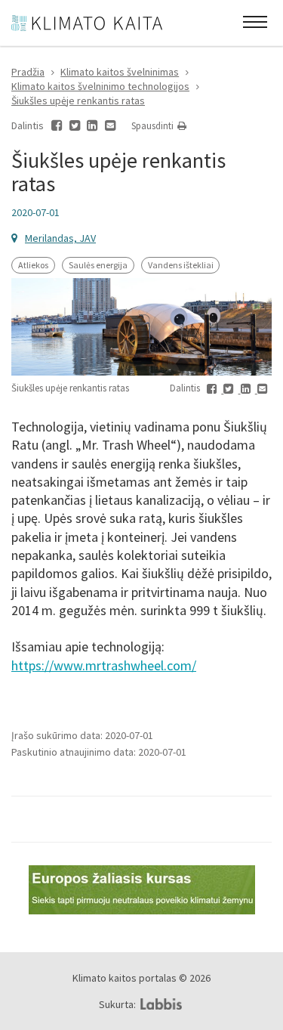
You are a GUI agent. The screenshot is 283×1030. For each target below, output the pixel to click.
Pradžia (28, 72)
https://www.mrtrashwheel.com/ (103, 665)
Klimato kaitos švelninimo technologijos (100, 86)
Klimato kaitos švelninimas (119, 72)
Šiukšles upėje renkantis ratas (78, 100)
